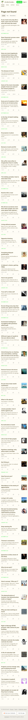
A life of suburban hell (8, 652)
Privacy (12, 709)
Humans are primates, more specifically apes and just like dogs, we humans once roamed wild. (10, 601)
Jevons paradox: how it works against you (8, 409)
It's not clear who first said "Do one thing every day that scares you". (10, 310)
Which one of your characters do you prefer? (9, 294)
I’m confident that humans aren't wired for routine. (9, 195)
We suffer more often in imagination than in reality (9, 162)
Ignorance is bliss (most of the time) (9, 555)
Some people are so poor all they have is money (9, 691)
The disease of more (7, 71)
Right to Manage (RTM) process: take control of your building (10, 627)
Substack (6, 717)
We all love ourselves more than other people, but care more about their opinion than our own (9, 208)
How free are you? (6, 476)
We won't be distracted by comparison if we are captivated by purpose (9, 510)
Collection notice (22, 709)
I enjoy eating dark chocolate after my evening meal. (10, 490)
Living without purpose (8, 224)
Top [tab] (7, 15)
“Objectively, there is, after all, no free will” (9, 59)
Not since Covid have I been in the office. (10, 454)
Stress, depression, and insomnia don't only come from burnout (9, 149)
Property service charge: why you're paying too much (10, 667)
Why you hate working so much (9, 610)
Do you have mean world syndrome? (8, 384)
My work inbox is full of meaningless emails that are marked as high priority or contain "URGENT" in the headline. (10, 328)
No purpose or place (7, 133)
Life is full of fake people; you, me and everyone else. (10, 441)
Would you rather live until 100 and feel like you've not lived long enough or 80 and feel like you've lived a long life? (10, 181)
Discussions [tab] (12, 15)
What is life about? (7, 399)
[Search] (25, 15)
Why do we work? (6, 567)
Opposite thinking (7, 238)
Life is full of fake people (9, 439)
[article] (14, 25)
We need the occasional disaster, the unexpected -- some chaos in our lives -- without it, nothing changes (9, 105)
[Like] (2, 217)
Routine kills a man (7, 192)
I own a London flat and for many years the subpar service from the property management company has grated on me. (9, 631)
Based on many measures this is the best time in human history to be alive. (9, 280)
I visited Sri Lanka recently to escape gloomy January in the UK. (9, 500)
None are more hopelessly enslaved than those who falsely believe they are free (10, 55)
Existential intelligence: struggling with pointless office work (9, 323)
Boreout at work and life (8, 147)
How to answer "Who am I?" (9, 581)
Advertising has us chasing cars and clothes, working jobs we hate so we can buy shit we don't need (10, 353)
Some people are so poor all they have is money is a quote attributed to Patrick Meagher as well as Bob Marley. (10, 694)
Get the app (21, 713)
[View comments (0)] (8, 110)
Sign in (25, 2)
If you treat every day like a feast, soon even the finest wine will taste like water (9, 21)
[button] (2, 5)
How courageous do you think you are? (10, 340)
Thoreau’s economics (8, 540)
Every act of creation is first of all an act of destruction (10, 102)
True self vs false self (8, 292)
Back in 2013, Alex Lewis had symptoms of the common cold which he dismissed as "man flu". (9, 227)
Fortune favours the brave (9, 369)
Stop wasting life (6, 526)
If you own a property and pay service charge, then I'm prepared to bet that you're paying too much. (10, 671)
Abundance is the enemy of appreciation (9, 486)
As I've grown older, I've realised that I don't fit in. (9, 464)
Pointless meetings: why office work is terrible (9, 450)
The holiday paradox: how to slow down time (10, 177)
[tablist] (8, 15)
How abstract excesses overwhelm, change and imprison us (10, 73)
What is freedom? (5, 478)
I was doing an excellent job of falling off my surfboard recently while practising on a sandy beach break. (10, 213)
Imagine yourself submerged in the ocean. (10, 26)
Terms (15, 709)
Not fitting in (5, 462)
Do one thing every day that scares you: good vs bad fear (10, 306)
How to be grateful (7, 278)
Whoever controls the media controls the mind (10, 641)
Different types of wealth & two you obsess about (9, 337)
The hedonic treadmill (8, 679)
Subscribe (19, 2)
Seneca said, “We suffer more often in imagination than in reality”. (10, 165)
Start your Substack (10, 713)
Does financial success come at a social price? (10, 38)
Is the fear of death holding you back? (9, 118)
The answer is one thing (7, 401)
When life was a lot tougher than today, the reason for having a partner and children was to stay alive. (9, 569)
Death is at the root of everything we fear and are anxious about (9, 121)
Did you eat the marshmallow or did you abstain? (9, 257)
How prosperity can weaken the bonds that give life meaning (9, 41)
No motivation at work (8, 424)
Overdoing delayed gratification (7, 253)
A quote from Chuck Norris (8, 90)
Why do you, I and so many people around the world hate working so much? (10, 614)
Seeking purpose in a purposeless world (9, 135)
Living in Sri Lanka (7, 498)
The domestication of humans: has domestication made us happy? (10, 597)
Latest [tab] (3, 15)
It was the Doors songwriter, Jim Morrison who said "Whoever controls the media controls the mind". (9, 644)
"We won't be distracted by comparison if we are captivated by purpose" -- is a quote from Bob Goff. (10, 515)
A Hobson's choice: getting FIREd (9, 266)
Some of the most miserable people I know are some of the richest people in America (10, 86)
